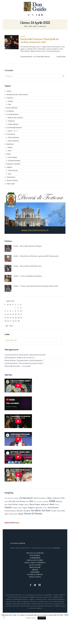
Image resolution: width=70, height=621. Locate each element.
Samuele (45, 507)
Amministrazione (27, 56)
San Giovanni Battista (10, 510)
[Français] (12, 523)
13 (10, 314)
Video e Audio (11, 184)
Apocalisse (16, 498)
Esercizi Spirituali (12, 108)
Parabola (14, 507)
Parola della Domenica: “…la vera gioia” (18, 366)
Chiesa (49, 498)
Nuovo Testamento (13, 141)
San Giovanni (53, 508)
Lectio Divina (11, 134)
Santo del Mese (61, 510)
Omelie (9, 154)
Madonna (26, 504)
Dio (10, 501)
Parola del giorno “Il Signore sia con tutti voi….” (20, 358)
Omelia (8, 507)
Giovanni (59, 501)
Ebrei (27, 501)
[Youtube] (42, 15)
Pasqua (20, 507)
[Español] (18, 523)
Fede (31, 501)
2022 (30, 26)
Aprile (34, 26)
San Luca (19, 511)
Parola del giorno (35, 560)
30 (18, 321)
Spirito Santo (13, 514)
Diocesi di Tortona (18, 501)
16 (18, 314)
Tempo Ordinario (13, 124)
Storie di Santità (35, 574)
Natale (52, 504)
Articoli (9, 91)
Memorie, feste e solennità (15, 118)
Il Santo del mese (13, 170)
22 (15, 318)
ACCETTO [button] (42, 618)
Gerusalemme (45, 501)
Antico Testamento (13, 137)
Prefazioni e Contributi (13, 164)
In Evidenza (10, 111)
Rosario (10, 147)
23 (18, 318)
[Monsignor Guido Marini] (35, 6)
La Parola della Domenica (42, 56)
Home (25, 26)
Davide (6, 501)
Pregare (24, 508)
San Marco (27, 511)
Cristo (62, 498)
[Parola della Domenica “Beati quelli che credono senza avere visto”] (12, 42)
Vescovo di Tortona (12, 180)
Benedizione (42, 498)
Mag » (11, 326)
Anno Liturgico (12, 157)
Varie (9, 104)
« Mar (6, 326)
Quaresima (39, 508)
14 (13, 314)
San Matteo (36, 510)
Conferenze (10, 98)
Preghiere (9, 167)
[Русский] (17, 523)
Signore (7, 514)
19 (7, 318)
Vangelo (20, 514)
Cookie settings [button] (30, 618)
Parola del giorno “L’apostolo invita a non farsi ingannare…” (24, 360)
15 (15, 314)
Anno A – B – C (13, 131)
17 (20, 314)
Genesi (35, 501)
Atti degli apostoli (26, 498)
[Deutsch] (13, 523)
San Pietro (53, 510)
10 (21, 311)
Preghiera (31, 508)
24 (21, 318)
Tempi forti (11, 121)
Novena (57, 504)
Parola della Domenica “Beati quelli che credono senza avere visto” (39, 41)
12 (7, 314)
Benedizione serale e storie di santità (17, 94)
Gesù (52, 501)
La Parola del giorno (13, 114)
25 (5, 321)
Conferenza (56, 498)
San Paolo (46, 510)
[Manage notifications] (4, 616)
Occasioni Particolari (14, 160)
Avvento (35, 498)
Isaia (6, 504)
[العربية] (5, 523)
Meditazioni (10, 144)
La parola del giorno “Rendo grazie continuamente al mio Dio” (25, 355)
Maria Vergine (35, 504)
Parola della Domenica (35, 563)
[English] (10, 523)
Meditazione (45, 504)
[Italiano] (15, 523)
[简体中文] (7, 523)
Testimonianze (11, 177)
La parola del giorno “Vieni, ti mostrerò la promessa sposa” (24, 363)
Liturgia (10, 101)
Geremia (40, 501)
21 (13, 318)
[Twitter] (39, 15)
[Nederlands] (8, 523)
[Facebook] (37, 15)
